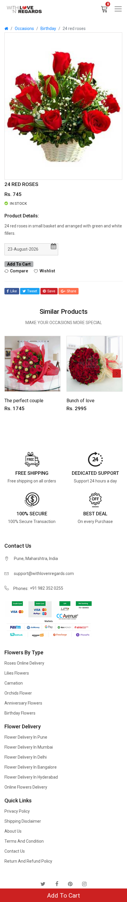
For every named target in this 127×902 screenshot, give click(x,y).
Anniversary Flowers (23, 703)
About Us (13, 831)
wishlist (47, 270)
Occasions (24, 28)
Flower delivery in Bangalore (30, 767)
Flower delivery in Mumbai (28, 747)
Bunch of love (80, 400)
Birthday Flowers (19, 713)
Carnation (13, 683)
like (13, 291)
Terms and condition (24, 841)
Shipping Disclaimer (22, 821)
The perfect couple (23, 400)
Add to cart (19, 264)
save (51, 291)
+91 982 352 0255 (46, 588)
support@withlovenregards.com (44, 573)
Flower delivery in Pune (25, 737)
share (71, 291)
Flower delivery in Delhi (25, 757)
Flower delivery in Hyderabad (31, 777)
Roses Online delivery (24, 663)
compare (19, 270)
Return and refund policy (28, 861)
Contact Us (14, 851)
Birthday (48, 28)
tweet (32, 291)
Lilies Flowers (16, 673)
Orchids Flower (18, 693)
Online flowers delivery (25, 787)
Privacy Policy (17, 811)
